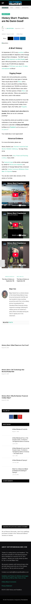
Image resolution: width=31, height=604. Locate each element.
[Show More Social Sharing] (27, 38)
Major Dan (10, 28)
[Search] (28, 3)
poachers (21, 52)
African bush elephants (16, 164)
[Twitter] (16, 417)
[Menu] (3, 3)
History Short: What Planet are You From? (15, 345)
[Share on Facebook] (16, 38)
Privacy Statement (7, 586)
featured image (8, 162)
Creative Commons (12, 169)
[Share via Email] (10, 38)
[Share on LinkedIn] (23, 38)
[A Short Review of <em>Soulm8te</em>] (6, 431)
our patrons (5, 129)
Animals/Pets (5, 14)
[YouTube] (20, 417)
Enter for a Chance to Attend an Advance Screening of (20, 470)
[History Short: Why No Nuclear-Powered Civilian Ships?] (15, 385)
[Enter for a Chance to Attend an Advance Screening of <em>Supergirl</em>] (6, 471)
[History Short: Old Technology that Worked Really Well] (15, 359)
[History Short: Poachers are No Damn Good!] (5, 43)
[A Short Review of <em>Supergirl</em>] (6, 462)
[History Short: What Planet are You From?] (15, 335)
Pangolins (24, 107)
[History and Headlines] (15, 3)
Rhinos (20, 81)
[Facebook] (11, 417)
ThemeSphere (24, 599)
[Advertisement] (15, 504)
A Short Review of (19, 429)
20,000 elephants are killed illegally (15, 59)
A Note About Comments (9, 582)
